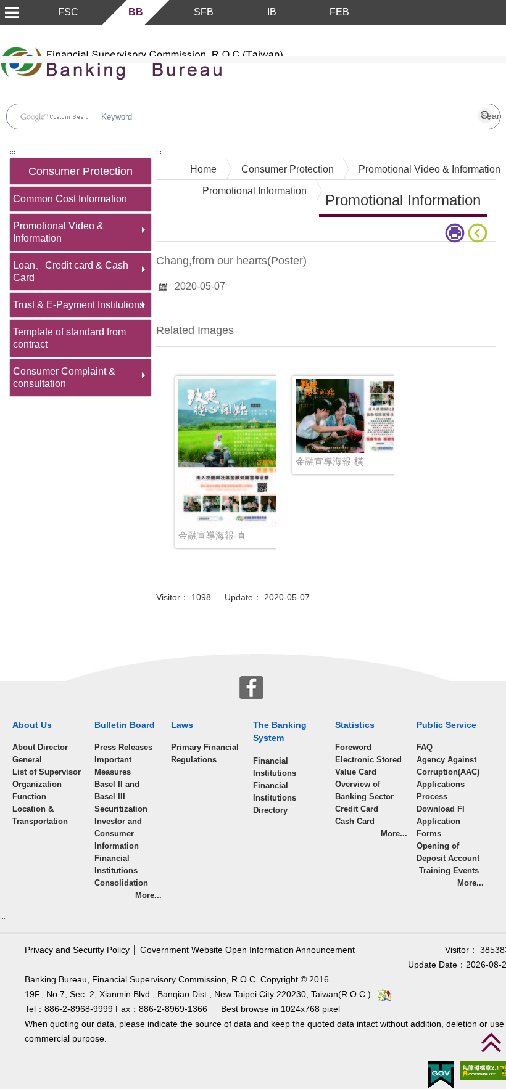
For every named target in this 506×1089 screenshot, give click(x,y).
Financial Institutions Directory (274, 798)
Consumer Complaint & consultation (64, 377)
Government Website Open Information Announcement (247, 950)
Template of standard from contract (69, 338)
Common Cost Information (70, 199)
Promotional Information (254, 191)
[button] (11, 12)
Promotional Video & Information (58, 232)
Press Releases (123, 747)
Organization (37, 784)
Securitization (120, 809)
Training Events (448, 870)
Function (29, 796)
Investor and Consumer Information (118, 833)
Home (203, 169)
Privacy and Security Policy (77, 950)
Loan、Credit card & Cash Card (70, 271)
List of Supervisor (46, 772)
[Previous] (480, 233)
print (456, 233)
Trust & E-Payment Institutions (78, 305)
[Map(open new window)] (384, 994)
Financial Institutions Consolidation (121, 870)
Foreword (353, 747)
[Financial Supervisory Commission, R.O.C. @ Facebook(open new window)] (251, 686)
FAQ (425, 747)
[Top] (491, 1042)
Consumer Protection (287, 169)
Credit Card (356, 809)
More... (148, 895)
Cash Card (355, 821)
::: (12, 152)
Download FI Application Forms (441, 821)
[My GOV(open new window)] (441, 1074)
